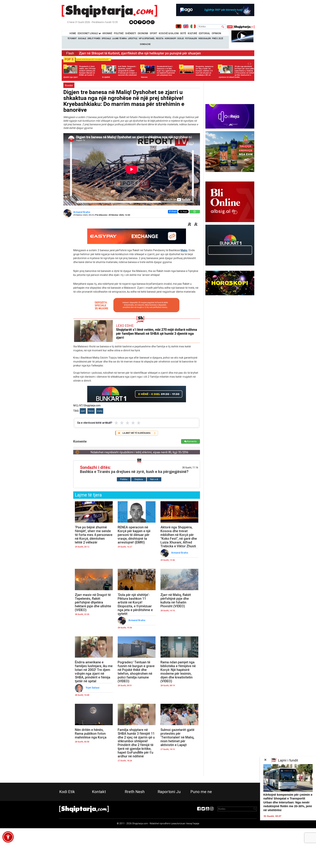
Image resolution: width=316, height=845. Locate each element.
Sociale (82, 38)
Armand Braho (82, 212)
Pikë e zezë (217, 38)
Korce (91, 411)
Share (174, 211)
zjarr (83, 411)
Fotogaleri (191, 38)
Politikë (119, 33)
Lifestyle (132, 38)
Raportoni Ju (169, 791)
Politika (123, 479)
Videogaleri (204, 38)
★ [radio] (116, 422)
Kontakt (99, 791)
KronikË (107, 33)
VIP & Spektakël (147, 38)
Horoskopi (170, 38)
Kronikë (69, 85)
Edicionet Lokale (88, 33)
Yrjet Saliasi (93, 687)
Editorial (204, 33)
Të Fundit (72, 38)
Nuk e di (154, 479)
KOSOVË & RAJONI (169, 33)
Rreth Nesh (135, 791)
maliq (99, 411)
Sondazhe (145, 44)
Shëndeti (130, 33)
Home (72, 33)
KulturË (192, 33)
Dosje (180, 38)
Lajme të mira (119, 38)
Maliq (184, 250)
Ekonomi (143, 33)
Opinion (216, 33)
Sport (153, 33)
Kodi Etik (67, 791)
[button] (8, 837)
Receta (159, 38)
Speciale (106, 38)
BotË (183, 33)
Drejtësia (138, 479)
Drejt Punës (94, 38)
